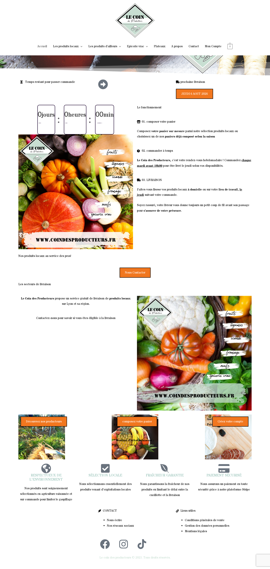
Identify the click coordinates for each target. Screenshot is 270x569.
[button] (194, 94)
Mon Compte (213, 46)
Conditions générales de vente (204, 520)
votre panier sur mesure (168, 131)
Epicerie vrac (135, 46)
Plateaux (159, 46)
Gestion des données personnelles (207, 526)
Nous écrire (114, 520)
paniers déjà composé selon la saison (190, 136)
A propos (177, 46)
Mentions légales (196, 531)
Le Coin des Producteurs (153, 160)
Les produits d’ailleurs (102, 46)
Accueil (42, 46)
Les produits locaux (66, 46)
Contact (194, 46)
